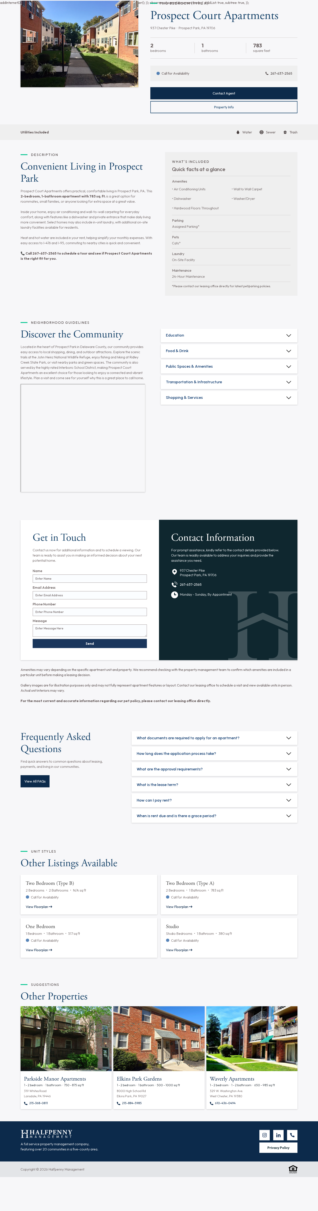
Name (37, 591)
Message (40, 641)
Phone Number (44, 624)
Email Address (44, 608)
